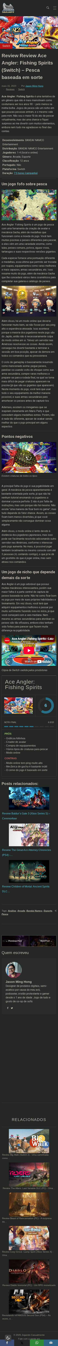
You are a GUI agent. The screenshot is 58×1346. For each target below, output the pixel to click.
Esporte (48, 910)
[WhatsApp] (37, 1343)
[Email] (51, 1343)
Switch (21, 89)
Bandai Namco (34, 910)
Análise (12, 910)
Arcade (21, 910)
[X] (22, 1343)
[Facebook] (7, 1343)
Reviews (10, 89)
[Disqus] (29, 1062)
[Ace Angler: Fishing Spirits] (18, 705)
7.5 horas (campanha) (26, 173)
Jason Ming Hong (34, 86)
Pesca (5, 914)
